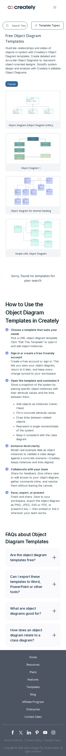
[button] (55, 7)
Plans (33, 672)
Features (33, 679)
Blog (33, 694)
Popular (11, 84)
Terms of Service (13, 740)
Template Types (49, 25)
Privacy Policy (33, 740)
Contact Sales (33, 717)
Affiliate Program (33, 702)
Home (33, 657)
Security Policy (52, 740)
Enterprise (33, 709)
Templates (33, 687)
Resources (33, 664)
